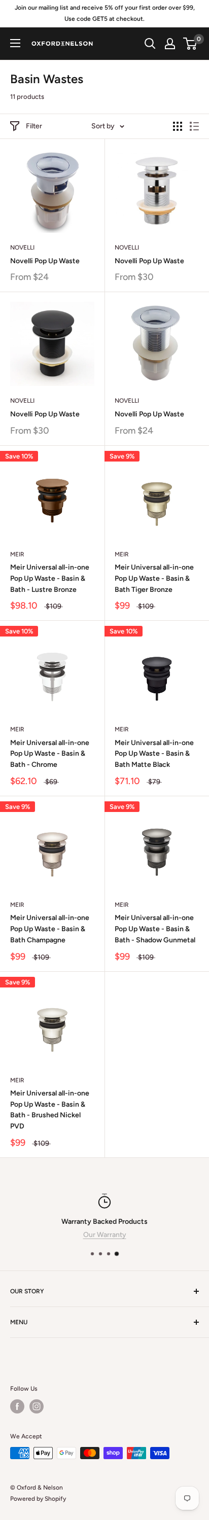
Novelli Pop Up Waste (45, 261)
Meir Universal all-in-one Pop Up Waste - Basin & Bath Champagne (49, 928)
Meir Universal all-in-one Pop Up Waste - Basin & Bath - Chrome (49, 753)
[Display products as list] (194, 126)
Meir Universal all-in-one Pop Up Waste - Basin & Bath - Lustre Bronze (49, 578)
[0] (190, 44)
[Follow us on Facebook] (17, 1406)
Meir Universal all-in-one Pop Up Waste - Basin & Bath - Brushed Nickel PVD (49, 1109)
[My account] (170, 43)
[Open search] (150, 43)
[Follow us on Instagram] (36, 1406)
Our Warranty (104, 1234)
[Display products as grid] (177, 126)
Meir (17, 554)
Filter (34, 126)
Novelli (22, 247)
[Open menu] (15, 43)
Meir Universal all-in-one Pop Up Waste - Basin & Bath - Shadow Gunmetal (155, 928)
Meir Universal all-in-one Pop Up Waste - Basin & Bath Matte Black (154, 753)
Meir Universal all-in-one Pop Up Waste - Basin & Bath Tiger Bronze (154, 578)
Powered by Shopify (38, 1498)
